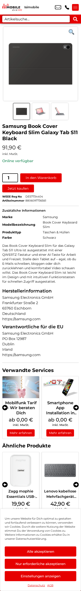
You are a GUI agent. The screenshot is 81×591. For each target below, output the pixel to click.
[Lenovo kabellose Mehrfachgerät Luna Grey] (60, 470)
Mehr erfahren (21, 433)
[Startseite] (12, 7)
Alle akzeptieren (40, 551)
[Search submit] (75, 19)
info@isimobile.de (58, 7)
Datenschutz (36, 585)
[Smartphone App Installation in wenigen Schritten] (60, 387)
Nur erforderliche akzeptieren (40, 564)
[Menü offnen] (75, 7)
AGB (50, 585)
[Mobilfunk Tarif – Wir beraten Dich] (20, 387)
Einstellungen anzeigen (41, 576)
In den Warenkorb (41, 178)
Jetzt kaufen (18, 188)
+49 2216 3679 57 (67, 7)
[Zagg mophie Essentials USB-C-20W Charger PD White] (21, 470)
